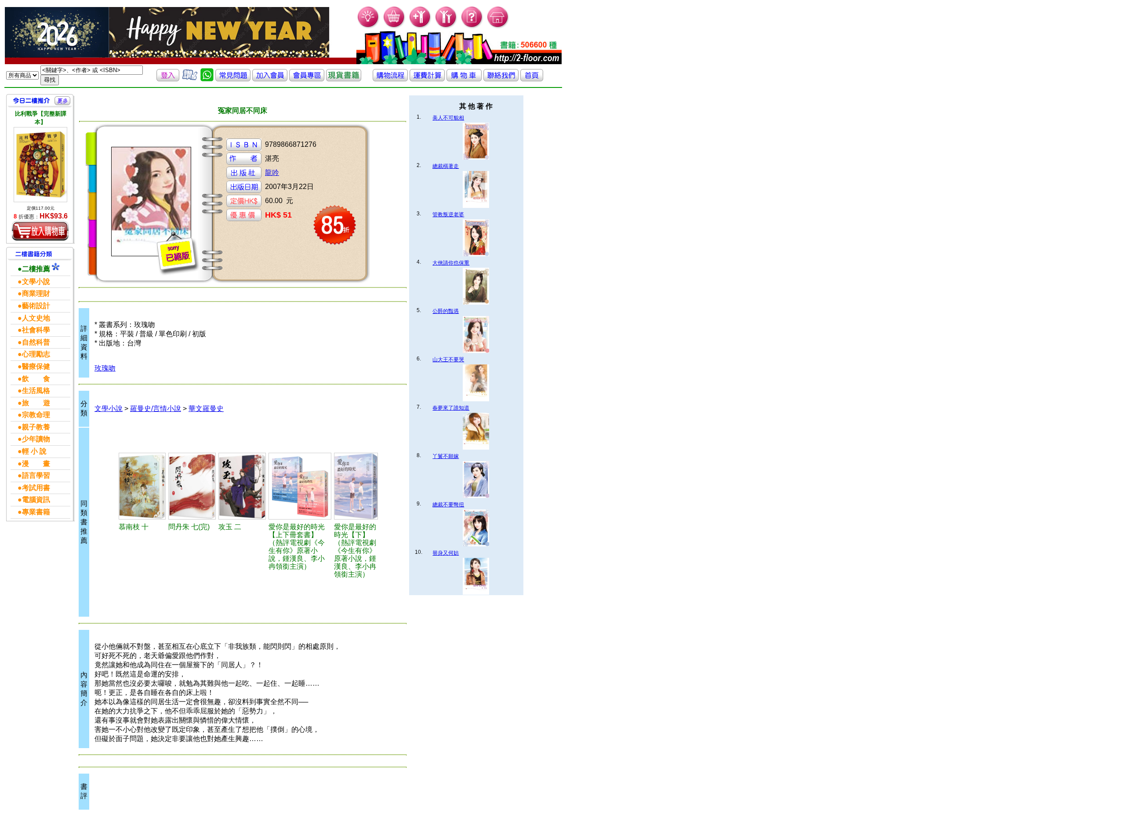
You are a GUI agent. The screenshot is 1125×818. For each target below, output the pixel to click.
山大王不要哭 (448, 359)
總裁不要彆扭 (448, 505)
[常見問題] (472, 26)
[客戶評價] (190, 79)
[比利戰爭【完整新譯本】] (40, 164)
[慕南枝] (142, 486)
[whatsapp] (207, 79)
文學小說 (108, 408)
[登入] (167, 79)
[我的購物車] (394, 26)
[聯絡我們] (501, 79)
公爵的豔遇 (445, 311)
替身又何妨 (445, 553)
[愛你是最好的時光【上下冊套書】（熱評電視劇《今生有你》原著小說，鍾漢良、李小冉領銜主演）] (300, 486)
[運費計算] (427, 79)
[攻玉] (241, 486)
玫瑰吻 (105, 368)
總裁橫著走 (445, 166)
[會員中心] (446, 26)
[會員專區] (306, 79)
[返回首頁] (531, 79)
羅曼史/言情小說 (155, 408)
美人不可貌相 (448, 118)
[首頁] (498, 26)
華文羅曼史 (206, 408)
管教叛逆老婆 (448, 214)
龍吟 (272, 172)
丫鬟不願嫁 (445, 456)
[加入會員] (420, 26)
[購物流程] (390, 79)
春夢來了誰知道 (450, 408)
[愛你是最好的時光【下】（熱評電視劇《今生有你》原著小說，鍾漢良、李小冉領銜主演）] (356, 486)
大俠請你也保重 (450, 263)
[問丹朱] (192, 486)
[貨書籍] (343, 79)
